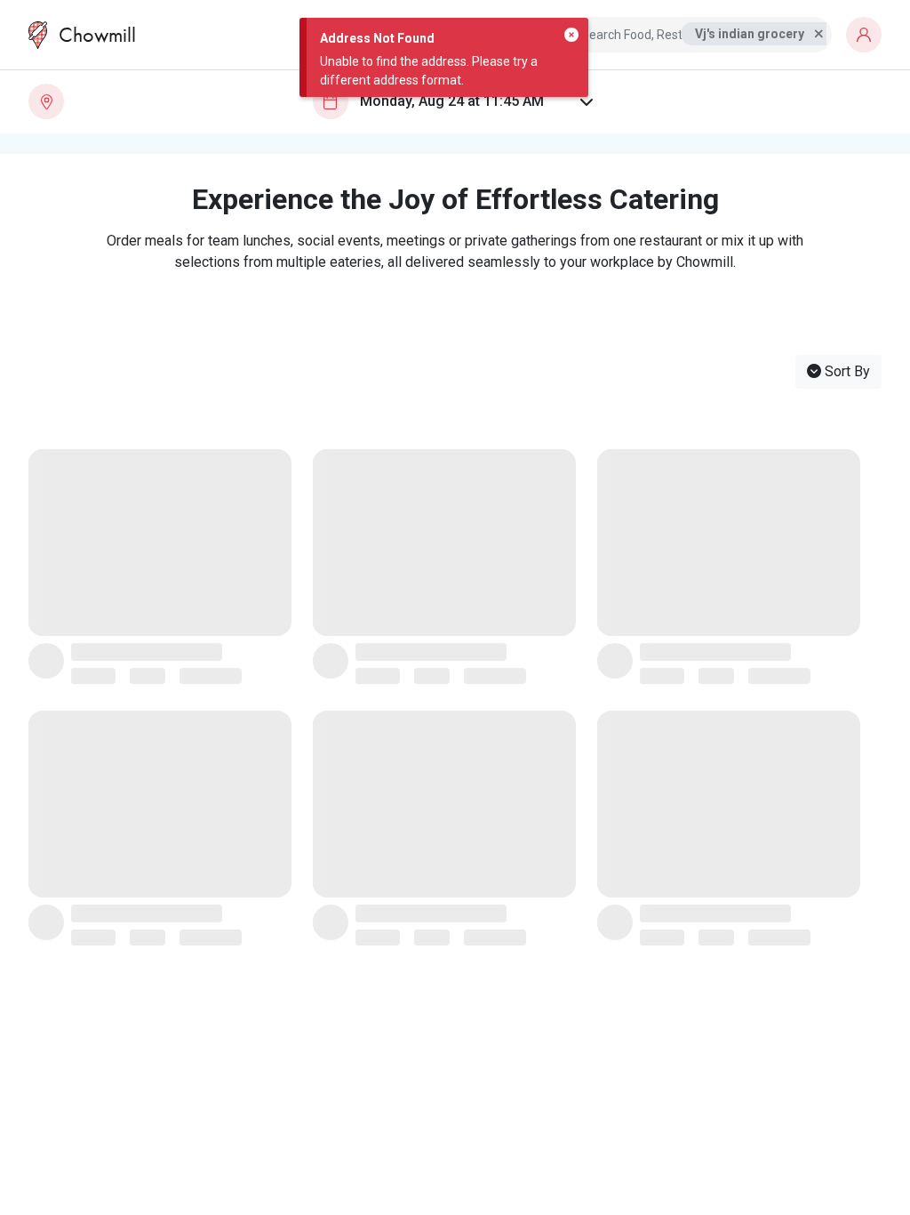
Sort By (845, 371)
